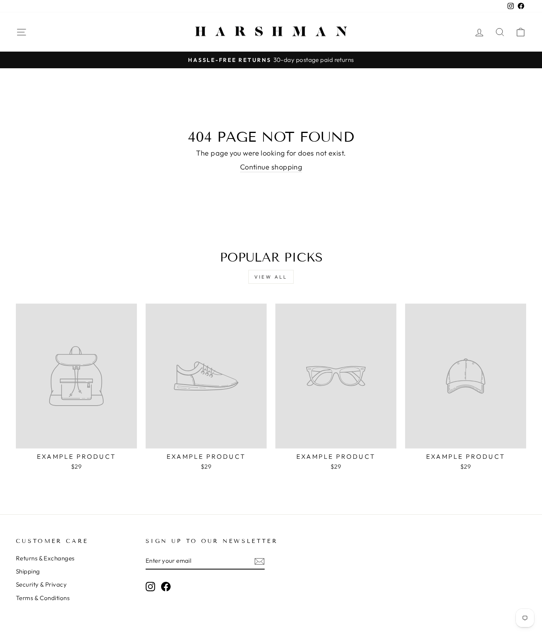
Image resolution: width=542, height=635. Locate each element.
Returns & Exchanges (45, 558)
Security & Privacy (41, 584)
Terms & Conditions (42, 598)
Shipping (28, 571)
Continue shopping (271, 166)
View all (271, 277)
